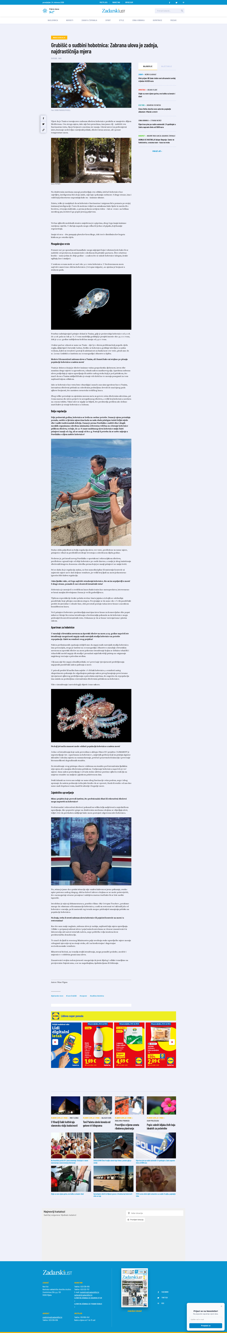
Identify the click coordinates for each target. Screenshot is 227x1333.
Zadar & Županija (89, 20)
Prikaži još (156, 151)
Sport (108, 20)
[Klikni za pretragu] (182, 10)
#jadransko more (57, 996)
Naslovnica (53, 20)
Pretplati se (205, 1326)
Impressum (129, 2)
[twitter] (176, 2)
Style (121, 20)
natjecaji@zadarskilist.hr (83, 1295)
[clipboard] (43, 130)
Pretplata (103, 2)
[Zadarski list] (113, 10)
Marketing (116, 2)
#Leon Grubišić (71, 996)
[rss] (183, 2)
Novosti (69, 20)
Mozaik (173, 20)
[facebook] (169, 2)
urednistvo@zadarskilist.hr (52, 1317)
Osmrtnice (157, 20)
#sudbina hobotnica (97, 996)
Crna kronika (138, 20)
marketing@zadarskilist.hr (89, 1292)
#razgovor (83, 996)
